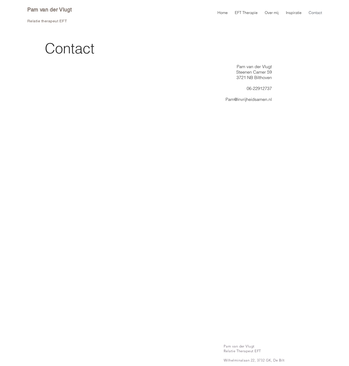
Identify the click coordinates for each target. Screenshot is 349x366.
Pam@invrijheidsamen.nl (249, 99)
